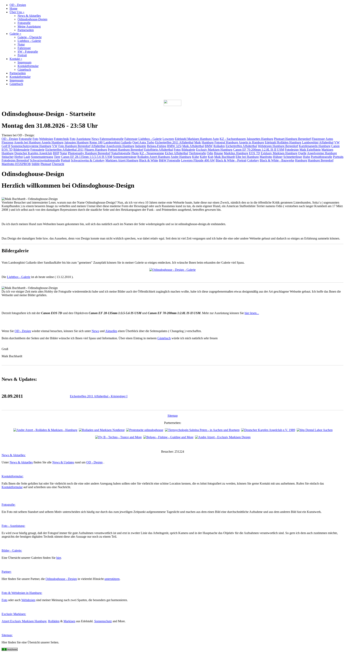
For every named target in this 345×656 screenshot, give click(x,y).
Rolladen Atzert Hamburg (153, 156)
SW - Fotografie (28, 51)
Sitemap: (7, 635)
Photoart (46, 164)
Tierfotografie (197, 153)
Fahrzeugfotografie (112, 139)
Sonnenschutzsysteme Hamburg (31, 146)
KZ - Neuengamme (152, 153)
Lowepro (168, 139)
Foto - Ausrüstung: (13, 525)
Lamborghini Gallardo (117, 142)
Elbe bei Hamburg (247, 156)
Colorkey (253, 160)
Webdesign (46, 139)
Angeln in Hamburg (251, 142)
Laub (27, 156)
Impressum (24, 62)
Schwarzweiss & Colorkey (88, 160)
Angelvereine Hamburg (322, 153)
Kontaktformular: (12, 476)
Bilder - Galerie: (12, 550)
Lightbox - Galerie (29, 41)
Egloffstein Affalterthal (158, 149)
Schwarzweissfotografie (45, 160)
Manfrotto (266, 156)
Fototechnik (61, 139)
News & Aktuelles (29, 15)
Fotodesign (292, 149)
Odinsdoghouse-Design (32, 19)
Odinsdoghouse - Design (61, 579)
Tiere (57, 156)
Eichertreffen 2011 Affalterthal (174, 142)
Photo (135, 153)
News (95, 139)
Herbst (18, 156)
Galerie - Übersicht (30, 37)
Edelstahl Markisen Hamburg (193, 139)
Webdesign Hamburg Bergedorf (278, 146)
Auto (215, 139)
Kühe (195, 156)
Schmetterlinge (292, 156)
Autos (329, 139)
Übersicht (58, 164)
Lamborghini (310, 142)
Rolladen (219, 146)
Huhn (306, 156)
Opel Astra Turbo (143, 142)
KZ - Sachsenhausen (233, 139)
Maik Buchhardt (224, 156)
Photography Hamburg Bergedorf (89, 153)
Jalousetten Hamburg (260, 139)
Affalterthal (326, 142)
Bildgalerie (188, 149)
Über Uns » (17, 12)
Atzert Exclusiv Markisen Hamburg (24, 621)
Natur (21, 44)
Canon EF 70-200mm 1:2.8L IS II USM (258, 149)
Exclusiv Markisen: (14, 614)
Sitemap (173, 415)
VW (55, 146)
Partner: (6, 571)
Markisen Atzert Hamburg (121, 160)
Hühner (278, 156)
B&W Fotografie (169, 160)
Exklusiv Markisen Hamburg (279, 153)
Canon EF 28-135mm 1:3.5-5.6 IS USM (86, 156)
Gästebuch (24, 69)
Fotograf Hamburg (226, 142)
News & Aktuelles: (14, 455)
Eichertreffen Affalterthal (241, 146)
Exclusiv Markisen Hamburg (214, 149)
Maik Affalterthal (193, 146)
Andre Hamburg (181, 156)
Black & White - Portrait (231, 160)
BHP (56, 153)
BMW (209, 146)
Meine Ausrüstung (29, 26)
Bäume (218, 153)
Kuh (210, 156)
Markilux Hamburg (236, 153)
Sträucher (8, 156)
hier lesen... (252, 313)
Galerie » (15, 33)
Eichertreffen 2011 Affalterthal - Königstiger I (98, 396)
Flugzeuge (318, 139)
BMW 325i (174, 146)
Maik (197, 142)
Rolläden (53, 621)
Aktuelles (111, 331)
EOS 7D (254, 153)
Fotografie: (8, 504)
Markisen (69, 621)
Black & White (148, 160)
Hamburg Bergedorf (320, 160)
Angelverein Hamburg (120, 146)
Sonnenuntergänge (125, 156)
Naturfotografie (121, 153)
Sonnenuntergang (42, 156)
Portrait (22, 55)
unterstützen (112, 579)
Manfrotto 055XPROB (16, 164)
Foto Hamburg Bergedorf (74, 146)
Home (13, 8)
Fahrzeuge (24, 48)
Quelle (302, 153)
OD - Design (18, 5)
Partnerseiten (26, 30)
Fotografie (24, 23)
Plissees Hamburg (95, 149)
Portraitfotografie (321, 156)
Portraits (338, 156)
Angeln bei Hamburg (27, 142)
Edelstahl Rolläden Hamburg (283, 142)
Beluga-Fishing (156, 146)
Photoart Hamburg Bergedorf (292, 139)
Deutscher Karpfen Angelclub (33, 153)
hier (58, 557)
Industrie (140, 146)
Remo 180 (96, 142)
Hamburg (208, 142)
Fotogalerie (37, 149)
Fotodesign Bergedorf (15, 160)
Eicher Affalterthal (176, 153)
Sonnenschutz (103, 621)
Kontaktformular (28, 66)
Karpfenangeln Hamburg (314, 146)
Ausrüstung (83, 139)
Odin (210, 153)
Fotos (177, 149)
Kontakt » (16, 58)
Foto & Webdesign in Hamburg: (22, 593)
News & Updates (63, 462)
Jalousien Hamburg (76, 142)
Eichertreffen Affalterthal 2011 (64, 149)
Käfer (203, 156)
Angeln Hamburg (52, 142)
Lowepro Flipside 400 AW (198, 160)
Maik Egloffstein (310, 149)
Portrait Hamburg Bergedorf (125, 149)
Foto (35, 139)
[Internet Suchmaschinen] (10, 649)
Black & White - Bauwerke (277, 160)
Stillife (36, 164)
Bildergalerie (21, 149)
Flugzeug (7, 142)
